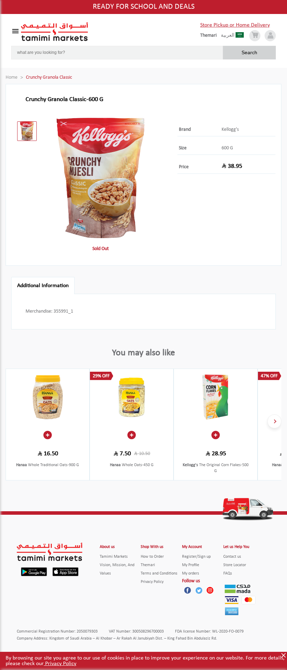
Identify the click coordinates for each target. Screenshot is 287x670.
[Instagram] (210, 590)
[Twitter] (198, 590)
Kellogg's (230, 129)
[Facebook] (187, 590)
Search (249, 52)
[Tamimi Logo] (54, 31)
